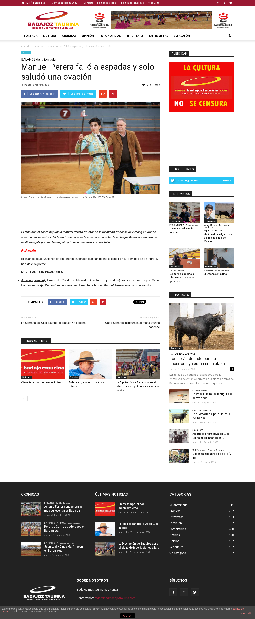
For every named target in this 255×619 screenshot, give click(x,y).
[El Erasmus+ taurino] (219, 258)
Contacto (88, 2)
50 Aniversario (178, 505)
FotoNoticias (110, 36)
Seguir (227, 180)
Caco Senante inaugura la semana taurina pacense (132, 325)
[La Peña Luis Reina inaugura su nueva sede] (179, 396)
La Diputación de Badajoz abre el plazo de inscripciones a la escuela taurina (137, 386)
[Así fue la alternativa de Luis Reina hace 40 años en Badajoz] (179, 436)
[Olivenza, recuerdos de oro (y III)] (179, 456)
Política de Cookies (107, 2)
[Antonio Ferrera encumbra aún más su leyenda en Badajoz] (31, 509)
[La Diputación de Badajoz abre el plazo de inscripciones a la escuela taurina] (138, 364)
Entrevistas (158, 36)
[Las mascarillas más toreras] (184, 212)
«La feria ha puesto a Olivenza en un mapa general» (181, 277)
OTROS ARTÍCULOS (36, 341)
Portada (31, 36)
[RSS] (224, 2)
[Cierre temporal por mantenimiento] (43, 364)
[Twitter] (231, 2)
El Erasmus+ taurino (215, 273)
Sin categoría (177, 553)
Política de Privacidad (132, 2)
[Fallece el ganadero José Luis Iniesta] (90, 364)
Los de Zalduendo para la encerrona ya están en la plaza (197, 361)
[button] (229, 35)
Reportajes (135, 36)
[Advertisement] (90, 213)
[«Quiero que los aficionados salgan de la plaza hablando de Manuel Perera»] (219, 212)
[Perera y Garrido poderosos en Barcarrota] (31, 529)
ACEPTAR (127, 616)
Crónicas (69, 36)
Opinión (88, 36)
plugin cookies (246, 613)
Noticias (50, 36)
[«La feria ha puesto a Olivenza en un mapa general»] (184, 258)
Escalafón (182, 36)
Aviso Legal (154, 2)
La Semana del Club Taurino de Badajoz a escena (53, 323)
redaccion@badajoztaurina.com (115, 598)
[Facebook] (218, 2)
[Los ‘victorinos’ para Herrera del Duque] (179, 416)
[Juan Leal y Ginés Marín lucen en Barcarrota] (31, 549)
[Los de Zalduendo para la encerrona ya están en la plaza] (201, 326)
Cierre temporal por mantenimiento (42, 382)
